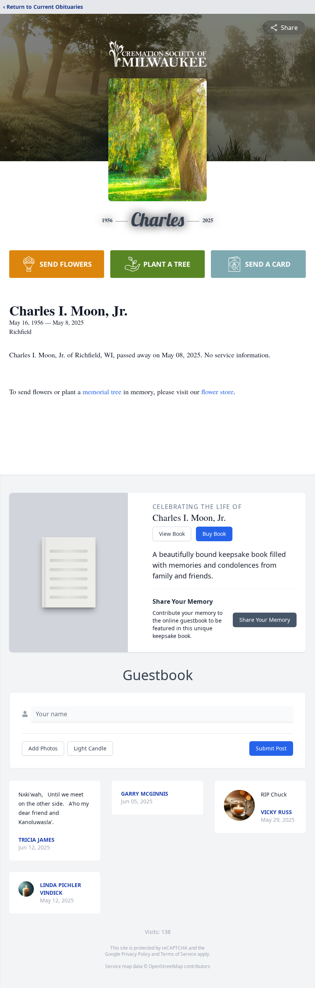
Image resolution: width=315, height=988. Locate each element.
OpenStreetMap (166, 966)
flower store (217, 391)
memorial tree (102, 391)
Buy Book (214, 533)
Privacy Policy (135, 954)
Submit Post (271, 748)
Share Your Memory (264, 619)
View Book (172, 533)
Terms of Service (178, 954)
